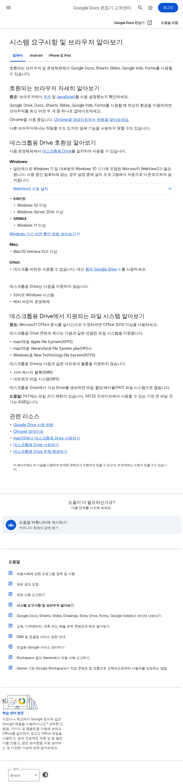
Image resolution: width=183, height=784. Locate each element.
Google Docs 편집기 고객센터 (102, 7)
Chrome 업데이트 (28, 431)
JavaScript (66, 96)
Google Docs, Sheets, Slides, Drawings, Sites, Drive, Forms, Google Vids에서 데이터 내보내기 (89, 616)
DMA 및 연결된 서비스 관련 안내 (41, 637)
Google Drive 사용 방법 (33, 425)
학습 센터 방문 (13, 713)
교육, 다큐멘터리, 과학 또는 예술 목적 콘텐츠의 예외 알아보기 (63, 626)
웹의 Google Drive (101, 269)
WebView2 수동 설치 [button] (30, 189)
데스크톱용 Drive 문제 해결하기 (40, 451)
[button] (8, 7)
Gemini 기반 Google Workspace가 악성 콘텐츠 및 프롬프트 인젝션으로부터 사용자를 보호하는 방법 (92, 668)
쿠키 (47, 96)
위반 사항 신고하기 (31, 595)
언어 (16, 769)
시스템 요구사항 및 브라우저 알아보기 (45, 605)
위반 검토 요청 (28, 584)
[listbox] (24, 775)
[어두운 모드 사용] (45, 774)
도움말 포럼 (169, 23)
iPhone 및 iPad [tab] (60, 55)
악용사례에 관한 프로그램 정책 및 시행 (46, 574)
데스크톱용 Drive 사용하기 (36, 445)
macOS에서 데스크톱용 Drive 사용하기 (46, 438)
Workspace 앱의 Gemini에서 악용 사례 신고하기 (53, 658)
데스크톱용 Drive (56, 151)
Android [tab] (36, 55)
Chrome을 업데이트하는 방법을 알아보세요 (91, 119)
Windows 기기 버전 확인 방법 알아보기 (43, 234)
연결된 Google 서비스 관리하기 (41, 647)
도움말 (14, 561)
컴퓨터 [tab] (18, 55)
